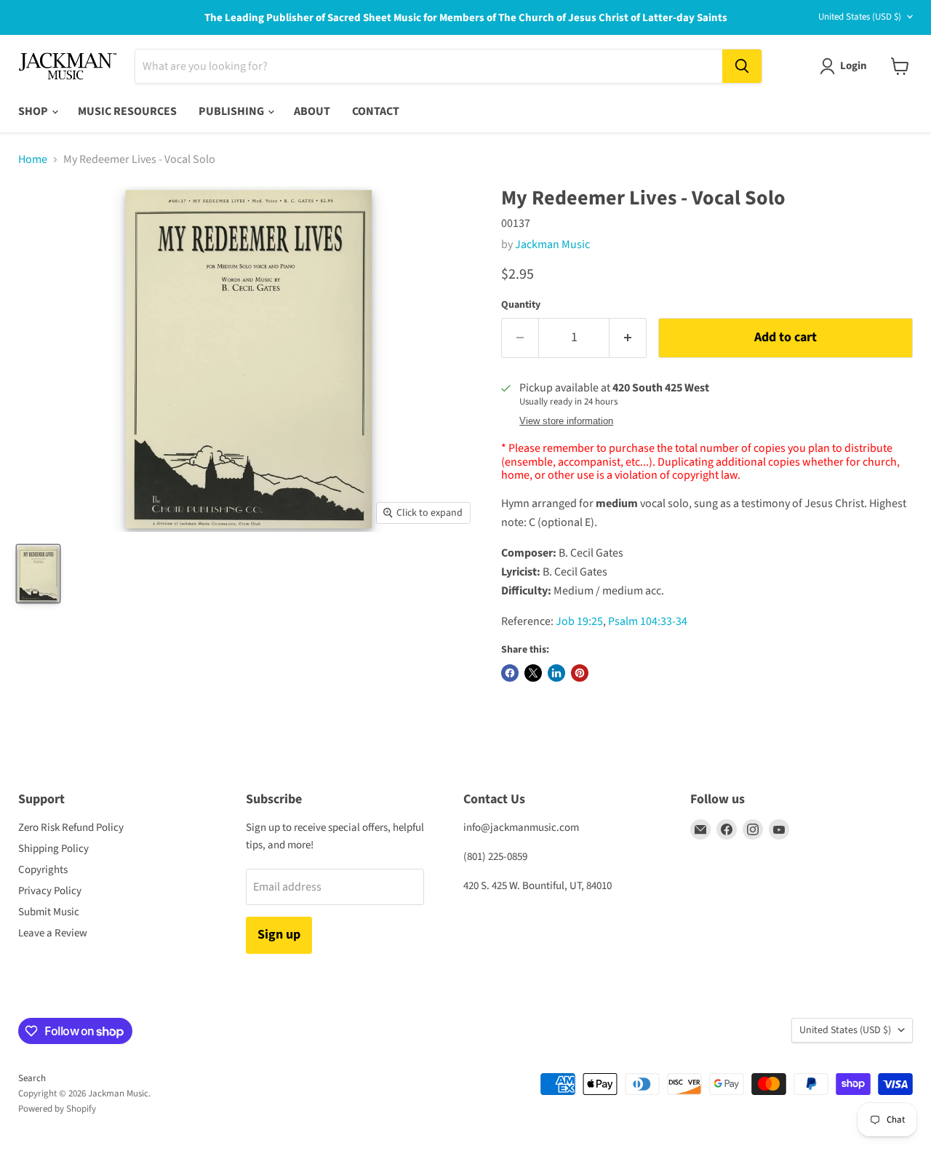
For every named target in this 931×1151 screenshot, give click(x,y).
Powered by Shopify (57, 1108)
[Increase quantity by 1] (628, 338)
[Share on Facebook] (510, 673)
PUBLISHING (232, 111)
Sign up (278, 934)
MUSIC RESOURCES (127, 111)
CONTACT (375, 111)
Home (32, 159)
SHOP (34, 111)
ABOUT (312, 111)
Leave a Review (52, 933)
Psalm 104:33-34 (647, 621)
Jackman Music (552, 244)
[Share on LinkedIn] (556, 673)
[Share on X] (533, 673)
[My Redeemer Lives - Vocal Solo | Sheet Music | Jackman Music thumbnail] (38, 573)
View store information (566, 421)
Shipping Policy (53, 848)
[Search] (742, 66)
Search (32, 1078)
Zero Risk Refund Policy (71, 827)
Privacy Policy (49, 891)
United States (859, 16)
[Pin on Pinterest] (579, 673)
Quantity (520, 305)
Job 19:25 (579, 621)
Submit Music (48, 912)
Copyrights (43, 869)
